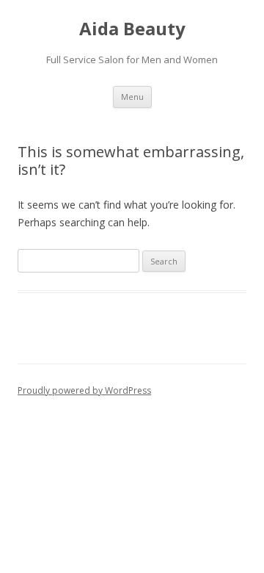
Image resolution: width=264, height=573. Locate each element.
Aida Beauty (132, 29)
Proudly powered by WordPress (84, 390)
